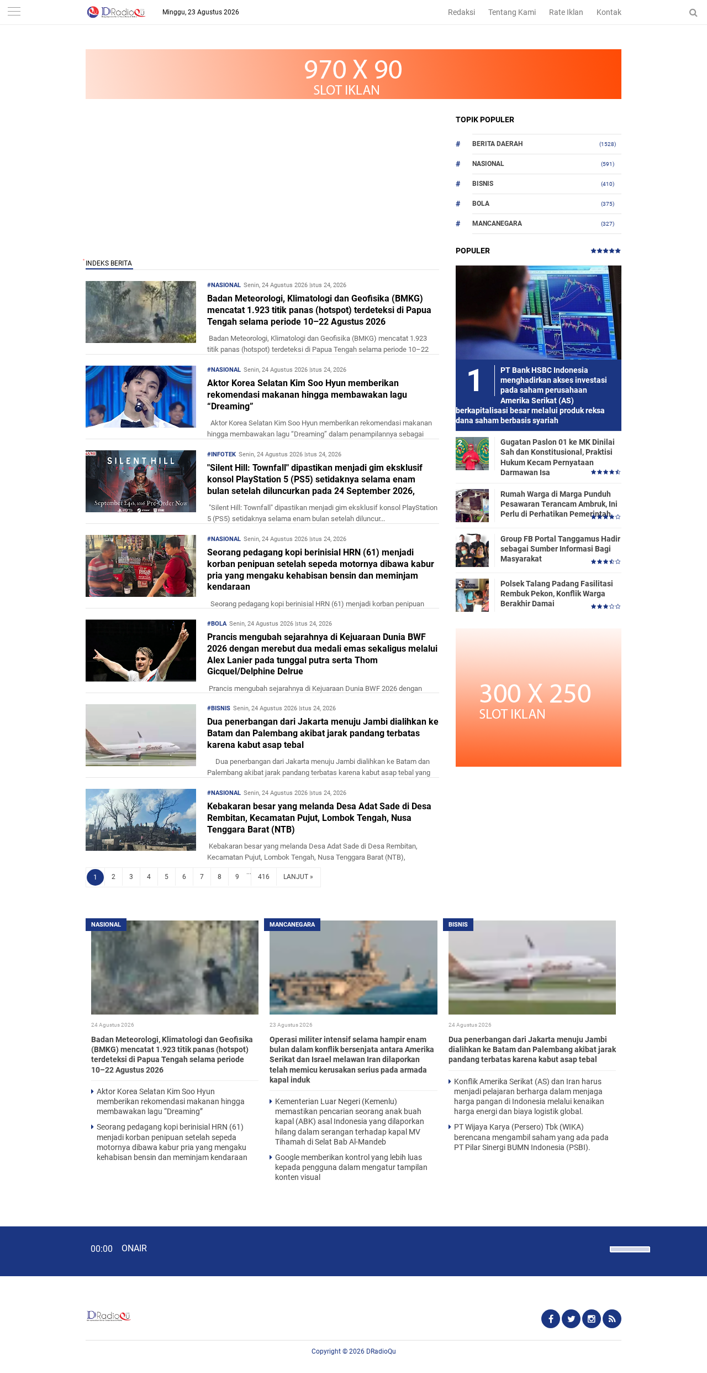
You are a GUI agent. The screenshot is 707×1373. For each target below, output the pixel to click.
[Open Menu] (14, 12)
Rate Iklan (566, 12)
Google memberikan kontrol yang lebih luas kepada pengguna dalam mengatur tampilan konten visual (351, 1167)
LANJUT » (298, 877)
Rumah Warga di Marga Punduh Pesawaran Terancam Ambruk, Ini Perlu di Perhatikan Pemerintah (559, 504)
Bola (480, 203)
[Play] (36, 1250)
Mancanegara (497, 223)
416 (264, 877)
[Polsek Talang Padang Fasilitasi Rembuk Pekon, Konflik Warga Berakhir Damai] (472, 595)
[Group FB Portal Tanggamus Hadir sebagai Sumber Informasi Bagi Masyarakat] (472, 550)
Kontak (609, 12)
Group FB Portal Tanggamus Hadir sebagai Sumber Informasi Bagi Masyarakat (560, 548)
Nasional (488, 164)
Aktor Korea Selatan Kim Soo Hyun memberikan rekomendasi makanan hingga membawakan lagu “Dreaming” (307, 395)
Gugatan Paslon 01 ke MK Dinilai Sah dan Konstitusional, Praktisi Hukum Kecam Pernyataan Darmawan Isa (557, 457)
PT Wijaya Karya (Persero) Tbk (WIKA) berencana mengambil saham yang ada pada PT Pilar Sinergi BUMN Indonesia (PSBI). (531, 1136)
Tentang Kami (512, 12)
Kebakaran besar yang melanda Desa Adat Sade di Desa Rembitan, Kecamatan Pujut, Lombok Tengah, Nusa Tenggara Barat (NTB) (319, 818)
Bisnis (482, 184)
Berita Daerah (497, 144)
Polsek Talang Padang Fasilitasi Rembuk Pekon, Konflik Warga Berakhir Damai (556, 593)
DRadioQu (381, 1351)
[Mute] (597, 1248)
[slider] (629, 1256)
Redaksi (461, 12)
